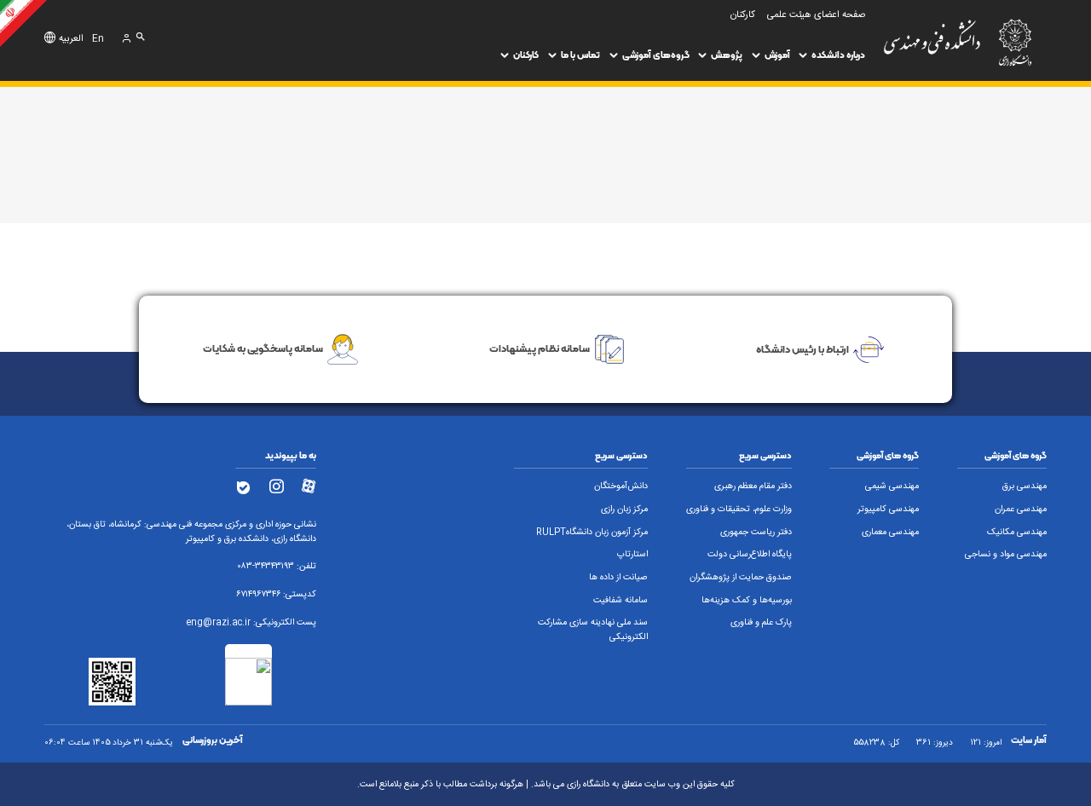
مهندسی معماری (890, 532)
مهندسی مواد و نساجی (1006, 554)
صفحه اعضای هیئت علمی (816, 15)
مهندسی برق (1024, 486)
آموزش (777, 55)
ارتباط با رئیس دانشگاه (802, 348)
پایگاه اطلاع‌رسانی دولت (749, 554)
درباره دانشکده (838, 55)
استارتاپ (632, 554)
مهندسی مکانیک (1017, 532)
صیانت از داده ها (618, 577)
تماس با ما (580, 55)
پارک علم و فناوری (761, 623)
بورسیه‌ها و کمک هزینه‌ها (746, 600)
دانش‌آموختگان (621, 486)
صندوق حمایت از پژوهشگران (741, 577)
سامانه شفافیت (620, 600)
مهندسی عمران (1021, 509)
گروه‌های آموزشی (656, 55)
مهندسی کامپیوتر (888, 509)
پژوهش (726, 55)
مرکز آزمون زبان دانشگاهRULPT (592, 532)
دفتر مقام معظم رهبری (753, 486)
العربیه (71, 39)
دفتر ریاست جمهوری (756, 532)
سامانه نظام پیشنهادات (539, 348)
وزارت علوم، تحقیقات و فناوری (739, 509)
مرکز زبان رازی (624, 509)
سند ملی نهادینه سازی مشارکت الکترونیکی (593, 630)
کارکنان (526, 55)
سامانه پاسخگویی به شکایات (263, 348)
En (98, 39)
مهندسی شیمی (892, 486)
